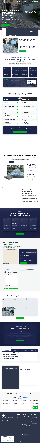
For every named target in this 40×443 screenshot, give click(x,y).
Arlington (24, 333)
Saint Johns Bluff (18, 336)
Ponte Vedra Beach (12, 333)
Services (13, 1)
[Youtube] (6, 420)
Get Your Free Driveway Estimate (19, 131)
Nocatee (22, 64)
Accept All (11, 440)
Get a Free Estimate (20, 340)
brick (22, 157)
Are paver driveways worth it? (19, 360)
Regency (9, 335)
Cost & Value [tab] (6, 350)
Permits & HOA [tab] (15, 350)
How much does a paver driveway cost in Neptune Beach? (19, 352)
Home (10, 1)
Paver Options (18, 1)
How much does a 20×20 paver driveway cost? (19, 354)
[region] (7, 439)
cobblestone (32, 157)
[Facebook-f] (2, 420)
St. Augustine (28, 336)
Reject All (8, 440)
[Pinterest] (7, 420)
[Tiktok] (8, 420)
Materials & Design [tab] (24, 350)
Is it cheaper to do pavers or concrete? (19, 358)
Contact (28, 1)
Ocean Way (20, 335)
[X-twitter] (3, 420)
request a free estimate (34, 202)
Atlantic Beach (26, 335)
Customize (4, 440)
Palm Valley (25, 64)
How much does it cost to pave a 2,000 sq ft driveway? (19, 356)
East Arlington (29, 333)
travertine (28, 157)
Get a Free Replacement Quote (8, 288)
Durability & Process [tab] (33, 350)
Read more (35, 407)
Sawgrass (23, 336)
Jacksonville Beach (15, 335)
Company (23, 1)
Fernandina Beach (19, 333)
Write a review (26, 397)
